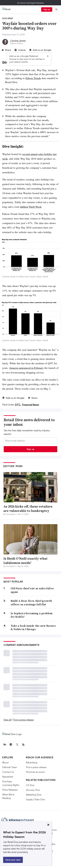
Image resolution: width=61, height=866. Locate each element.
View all (7, 719)
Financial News (30, 404)
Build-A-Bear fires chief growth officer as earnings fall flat (31, 602)
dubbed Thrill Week (30, 206)
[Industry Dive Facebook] (11, 745)
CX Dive (30, 785)
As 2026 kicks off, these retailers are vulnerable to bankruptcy (27, 508)
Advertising (31, 762)
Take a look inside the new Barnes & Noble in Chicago (33, 627)
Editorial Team (9, 767)
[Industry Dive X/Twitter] (17, 745)
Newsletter (7, 776)
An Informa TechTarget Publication (30, 3)
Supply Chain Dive (35, 799)
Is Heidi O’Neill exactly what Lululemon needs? (25, 560)
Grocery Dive (33, 789)
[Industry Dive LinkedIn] (4, 745)
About (5, 762)
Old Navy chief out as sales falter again (32, 590)
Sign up (47, 9)
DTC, (18, 404)
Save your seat (12, 859)
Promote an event (35, 771)
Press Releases (10, 789)
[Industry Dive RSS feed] (23, 745)
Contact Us (8, 771)
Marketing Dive (33, 794)
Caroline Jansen (18, 40)
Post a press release (23, 719)
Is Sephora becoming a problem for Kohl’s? (32, 615)
